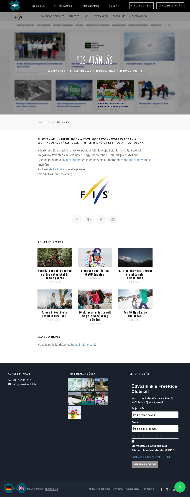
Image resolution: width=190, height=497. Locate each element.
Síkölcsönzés (141, 5)
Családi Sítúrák (170, 5)
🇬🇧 (21, 488)
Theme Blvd (51, 488)
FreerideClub (82, 70)
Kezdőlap (39, 6)
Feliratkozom (144, 464)
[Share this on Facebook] (77, 219)
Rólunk (114, 6)
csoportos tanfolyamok (135, 159)
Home (41, 122)
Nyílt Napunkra (71, 159)
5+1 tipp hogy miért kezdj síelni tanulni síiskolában (135, 274)
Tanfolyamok (62, 6)
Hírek (111, 70)
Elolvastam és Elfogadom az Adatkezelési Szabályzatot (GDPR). (154, 447)
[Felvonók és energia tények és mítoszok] (74, 384)
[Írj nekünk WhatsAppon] (180, 487)
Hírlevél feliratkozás (99, 488)
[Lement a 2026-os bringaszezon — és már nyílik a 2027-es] (101, 384)
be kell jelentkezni (83, 344)
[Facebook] (162, 489)
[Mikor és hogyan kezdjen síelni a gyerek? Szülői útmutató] (101, 398)
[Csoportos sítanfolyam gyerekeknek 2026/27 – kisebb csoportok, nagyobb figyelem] (87, 384)
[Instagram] (174, 489)
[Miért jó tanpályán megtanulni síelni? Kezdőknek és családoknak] (74, 412)
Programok (90, 6)
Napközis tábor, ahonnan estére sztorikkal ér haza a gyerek (55, 274)
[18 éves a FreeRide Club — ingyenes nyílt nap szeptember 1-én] (74, 398)
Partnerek (118, 488)
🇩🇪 (9, 488)
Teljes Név (138, 408)
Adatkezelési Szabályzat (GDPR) (151, 456)
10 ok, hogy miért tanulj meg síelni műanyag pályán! (95, 316)
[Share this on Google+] (89, 219)
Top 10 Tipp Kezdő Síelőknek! (135, 314)
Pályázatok (148, 488)
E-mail (136, 422)
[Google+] (168, 489)
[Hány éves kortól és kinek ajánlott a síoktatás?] (87, 398)
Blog (102, 70)
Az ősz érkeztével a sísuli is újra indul (55, 314)
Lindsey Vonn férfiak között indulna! (95, 273)
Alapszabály (132, 488)
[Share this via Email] (113, 219)
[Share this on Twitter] (101, 219)
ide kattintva (56, 169)
